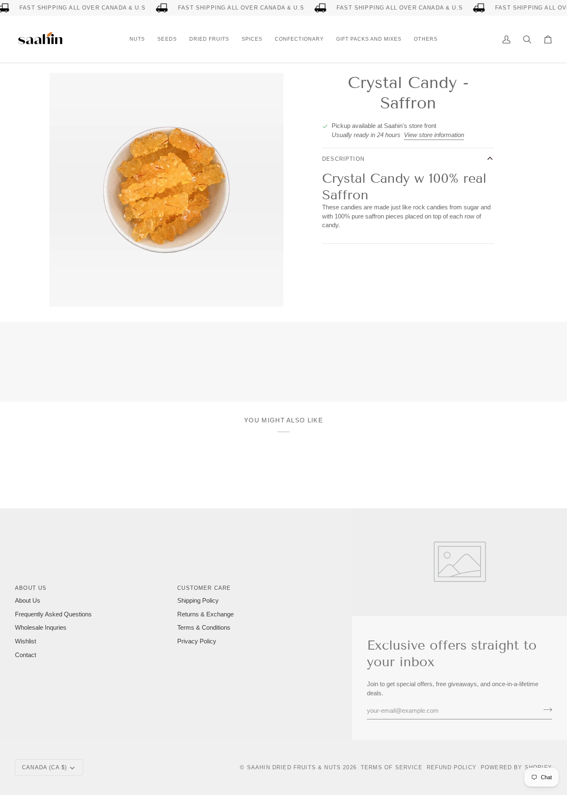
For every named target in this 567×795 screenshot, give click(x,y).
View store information (434, 135)
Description (343, 159)
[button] (137, 39)
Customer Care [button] (204, 588)
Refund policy (452, 767)
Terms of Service (392, 767)
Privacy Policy (196, 641)
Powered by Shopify (516, 767)
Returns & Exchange (205, 614)
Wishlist (25, 641)
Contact (25, 655)
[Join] (545, 709)
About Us (27, 600)
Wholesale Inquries (40, 627)
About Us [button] (30, 588)
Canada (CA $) (44, 767)
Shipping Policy (198, 600)
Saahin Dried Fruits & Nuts (294, 767)
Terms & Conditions (203, 627)
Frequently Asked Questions (53, 614)
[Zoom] (65, 291)
